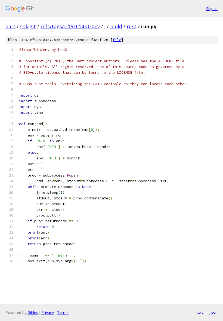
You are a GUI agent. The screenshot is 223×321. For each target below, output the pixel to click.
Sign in (212, 8)
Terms (63, 312)
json (213, 312)
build (116, 26)
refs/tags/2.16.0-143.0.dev (70, 26)
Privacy (47, 312)
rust (132, 26)
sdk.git (28, 26)
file (117, 40)
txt (200, 312)
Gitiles (32, 312)
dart (10, 26)
